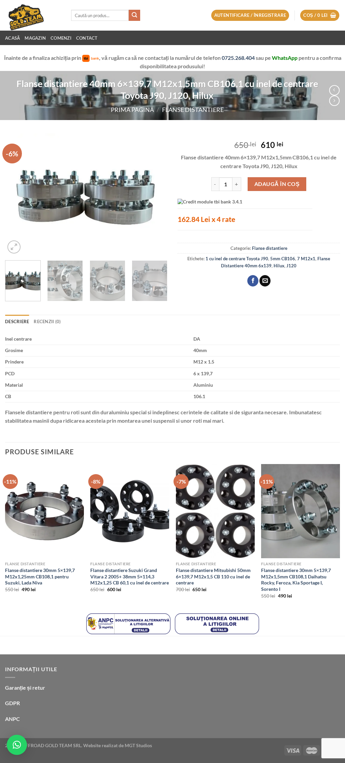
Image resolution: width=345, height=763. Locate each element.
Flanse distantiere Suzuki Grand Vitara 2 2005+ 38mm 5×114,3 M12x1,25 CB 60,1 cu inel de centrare (129, 576)
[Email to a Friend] (265, 281)
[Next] (156, 194)
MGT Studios (138, 745)
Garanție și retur (25, 687)
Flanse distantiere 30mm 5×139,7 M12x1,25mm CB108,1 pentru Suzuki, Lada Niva (40, 576)
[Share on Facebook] (252, 281)
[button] (17, 745)
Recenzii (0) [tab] (47, 321)
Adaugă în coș (277, 184)
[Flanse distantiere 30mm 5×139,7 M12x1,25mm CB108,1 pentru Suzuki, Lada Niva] (44, 511)
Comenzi (61, 38)
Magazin (35, 38)
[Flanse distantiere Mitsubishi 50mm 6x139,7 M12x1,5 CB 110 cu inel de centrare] (215, 511)
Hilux (279, 265)
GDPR (12, 703)
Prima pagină (132, 109)
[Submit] (134, 15)
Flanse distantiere (193, 109)
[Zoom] (14, 247)
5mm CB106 (282, 258)
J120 (291, 265)
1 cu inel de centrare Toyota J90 (237, 258)
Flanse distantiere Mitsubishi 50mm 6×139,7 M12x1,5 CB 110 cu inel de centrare (213, 576)
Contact (87, 38)
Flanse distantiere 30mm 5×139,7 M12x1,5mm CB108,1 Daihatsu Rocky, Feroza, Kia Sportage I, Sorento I (296, 579)
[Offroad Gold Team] (33, 15)
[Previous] (17, 194)
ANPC (12, 719)
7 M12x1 (306, 258)
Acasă (12, 38)
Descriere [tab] (17, 321)
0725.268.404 (239, 57)
